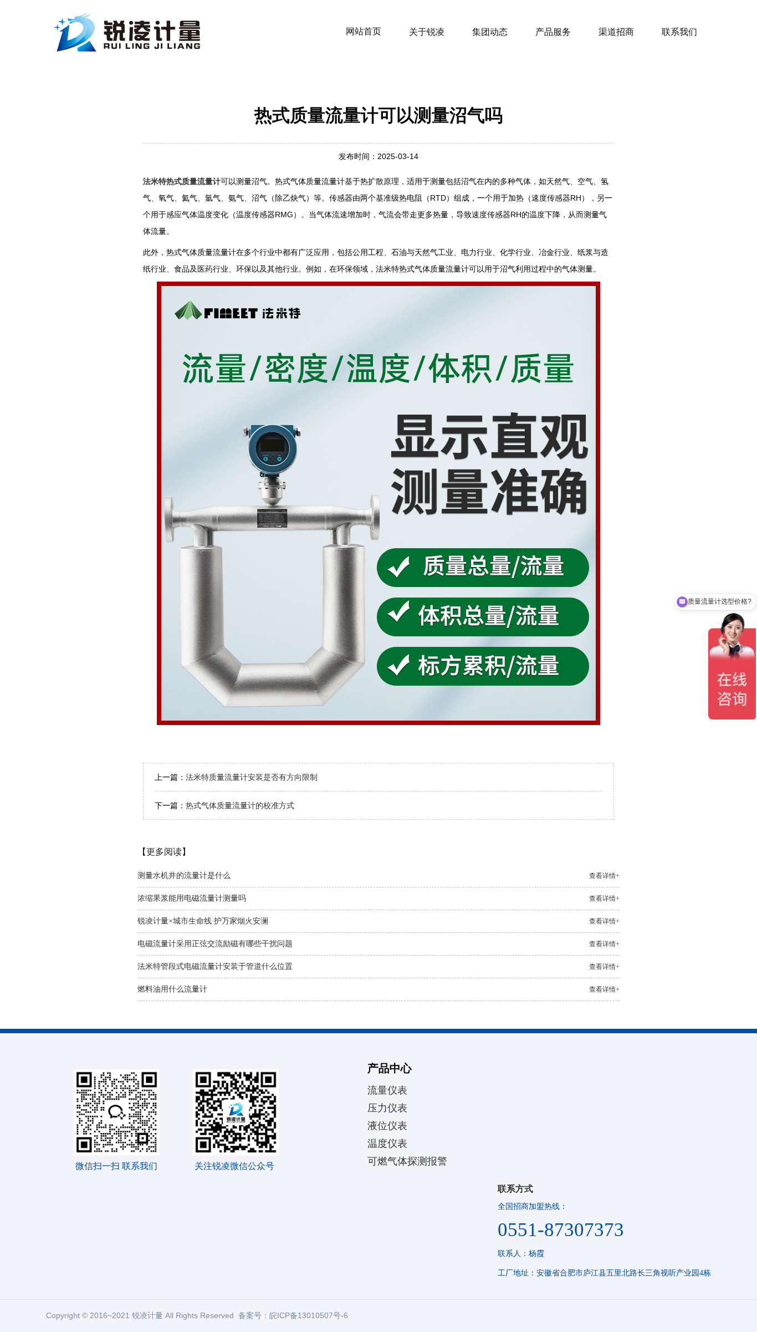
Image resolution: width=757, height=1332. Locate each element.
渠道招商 (616, 32)
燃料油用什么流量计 (378, 989)
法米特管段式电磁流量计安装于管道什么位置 (378, 966)
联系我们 (679, 32)
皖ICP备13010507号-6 (308, 1315)
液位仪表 (387, 1125)
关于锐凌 (426, 32)
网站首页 (363, 31)
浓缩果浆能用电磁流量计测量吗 (378, 898)
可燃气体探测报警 (407, 1161)
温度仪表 (387, 1143)
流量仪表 (387, 1090)
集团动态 (490, 32)
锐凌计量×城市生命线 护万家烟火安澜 (378, 921)
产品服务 (553, 32)
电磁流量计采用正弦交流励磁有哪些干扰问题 (378, 944)
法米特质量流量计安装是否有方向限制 (252, 777)
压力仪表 (387, 1108)
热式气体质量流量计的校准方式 (240, 805)
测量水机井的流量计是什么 (378, 875)
